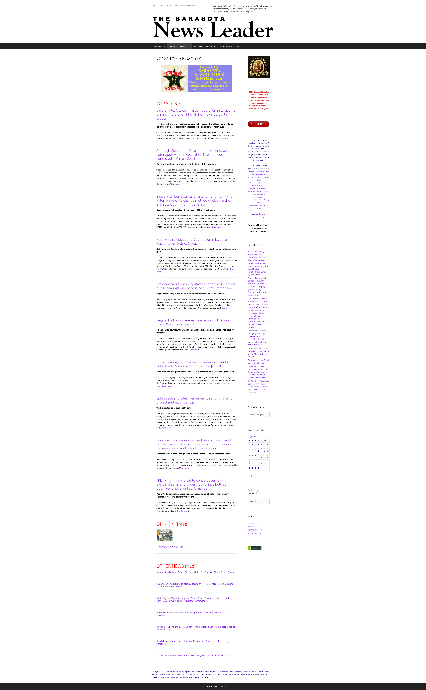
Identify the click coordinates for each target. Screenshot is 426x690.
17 (258, 456)
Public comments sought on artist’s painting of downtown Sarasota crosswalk (191, 614)
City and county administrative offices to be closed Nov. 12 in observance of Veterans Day (195, 628)
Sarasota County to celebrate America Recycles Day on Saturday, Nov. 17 (194, 655)
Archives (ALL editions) (178, 46)
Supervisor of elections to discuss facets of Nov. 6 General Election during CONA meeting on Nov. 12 (194, 585)
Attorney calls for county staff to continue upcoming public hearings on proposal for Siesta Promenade (195, 286)
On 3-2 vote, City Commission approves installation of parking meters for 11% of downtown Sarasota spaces (196, 114)
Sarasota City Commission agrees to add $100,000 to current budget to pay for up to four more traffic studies (258, 301)
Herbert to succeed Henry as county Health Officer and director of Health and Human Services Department (258, 372)
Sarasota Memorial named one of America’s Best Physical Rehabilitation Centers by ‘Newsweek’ (258, 269)
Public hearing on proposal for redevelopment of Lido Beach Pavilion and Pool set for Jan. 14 (193, 364)
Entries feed (253, 526)
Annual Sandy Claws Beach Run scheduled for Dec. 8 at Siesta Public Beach (195, 572)
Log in (250, 523)
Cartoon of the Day (170, 547)
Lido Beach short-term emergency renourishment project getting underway (194, 400)
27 (267, 462)
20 (267, 456)
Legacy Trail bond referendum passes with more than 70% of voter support (192, 322)
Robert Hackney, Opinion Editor (258, 191)
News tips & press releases (259, 171)
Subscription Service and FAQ (205, 46)
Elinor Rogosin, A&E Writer (258, 188)
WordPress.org (254, 533)
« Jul (250, 476)
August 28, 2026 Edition (229, 46)
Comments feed (255, 529)
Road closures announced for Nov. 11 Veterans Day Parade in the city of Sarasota (193, 642)
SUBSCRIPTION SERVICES (258, 174)
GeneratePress (220, 686)
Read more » (222, 138)
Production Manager (259, 217)
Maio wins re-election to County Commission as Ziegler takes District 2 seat (192, 241)
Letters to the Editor (258, 214)
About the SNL (159, 46)
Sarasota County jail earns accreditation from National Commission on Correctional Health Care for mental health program (258, 318)
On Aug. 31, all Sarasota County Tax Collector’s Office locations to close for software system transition (258, 387)
